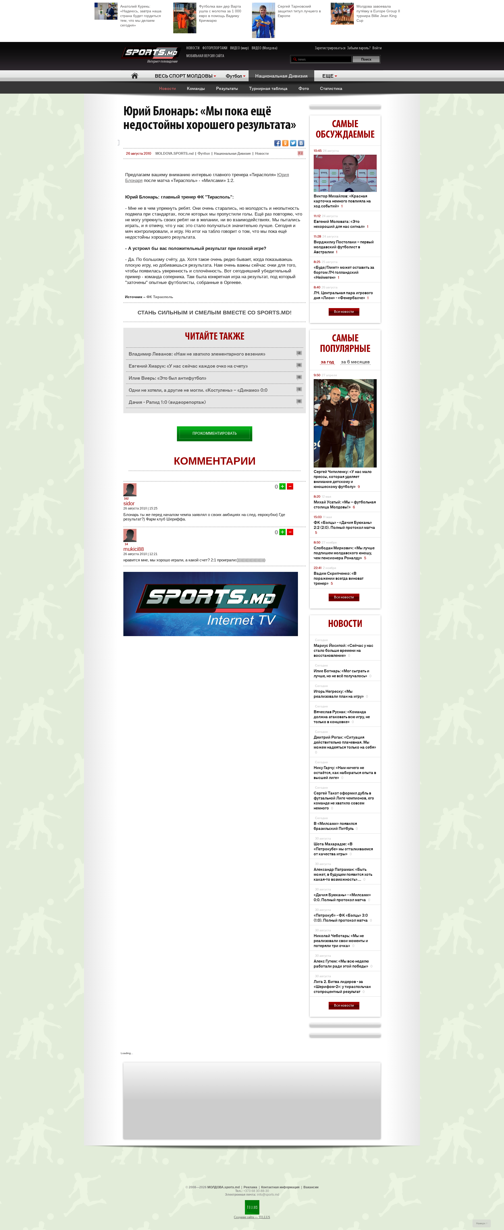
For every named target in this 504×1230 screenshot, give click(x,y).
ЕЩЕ (328, 75)
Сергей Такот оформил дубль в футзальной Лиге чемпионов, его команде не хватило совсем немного (344, 800)
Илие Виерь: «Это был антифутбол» (167, 377)
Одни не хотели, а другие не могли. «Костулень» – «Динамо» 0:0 (198, 389)
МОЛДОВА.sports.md (223, 1187)
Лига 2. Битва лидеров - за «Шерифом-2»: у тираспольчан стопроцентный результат (342, 986)
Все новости (344, 312)
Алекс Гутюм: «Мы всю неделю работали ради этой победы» (343, 963)
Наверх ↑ (481, 1223)
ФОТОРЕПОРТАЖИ (214, 48)
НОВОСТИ (193, 48)
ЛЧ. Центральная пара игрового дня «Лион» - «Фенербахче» (343, 295)
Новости (167, 88)
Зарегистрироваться (330, 48)
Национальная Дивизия (281, 75)
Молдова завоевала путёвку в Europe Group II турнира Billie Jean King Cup (378, 13)
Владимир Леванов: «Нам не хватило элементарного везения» (197, 353)
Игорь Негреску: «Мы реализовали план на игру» (341, 694)
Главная (134, 75)
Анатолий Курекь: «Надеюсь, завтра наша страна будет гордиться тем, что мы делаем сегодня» (140, 15)
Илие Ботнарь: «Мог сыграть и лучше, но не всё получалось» (342, 673)
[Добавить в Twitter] (293, 143)
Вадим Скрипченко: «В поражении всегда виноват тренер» (339, 578)
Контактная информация (280, 1187)
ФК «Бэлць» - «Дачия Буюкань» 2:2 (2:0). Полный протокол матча (344, 527)
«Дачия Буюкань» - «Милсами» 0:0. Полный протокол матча (342, 897)
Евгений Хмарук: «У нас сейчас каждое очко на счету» (188, 365)
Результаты (227, 88)
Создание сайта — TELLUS (252, 1217)
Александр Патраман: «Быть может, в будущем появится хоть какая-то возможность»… (343, 874)
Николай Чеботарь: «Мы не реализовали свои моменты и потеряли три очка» (341, 940)
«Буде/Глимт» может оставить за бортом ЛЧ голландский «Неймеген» (344, 272)
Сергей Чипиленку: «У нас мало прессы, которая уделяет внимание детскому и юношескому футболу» (343, 479)
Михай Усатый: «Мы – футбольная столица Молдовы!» (345, 504)
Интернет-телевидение (164, 62)
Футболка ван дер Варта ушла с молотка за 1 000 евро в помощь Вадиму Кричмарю (220, 13)
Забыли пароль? (359, 48)
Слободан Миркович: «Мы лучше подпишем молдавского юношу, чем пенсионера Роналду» (344, 552)
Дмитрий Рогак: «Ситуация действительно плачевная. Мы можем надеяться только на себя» (345, 744)
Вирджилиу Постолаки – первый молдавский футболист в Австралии (344, 246)
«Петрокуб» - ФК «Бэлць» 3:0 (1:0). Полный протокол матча (343, 917)
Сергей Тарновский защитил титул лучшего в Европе (299, 11)
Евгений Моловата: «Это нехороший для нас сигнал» (341, 224)
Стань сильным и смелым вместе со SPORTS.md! (215, 312)
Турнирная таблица (268, 88)
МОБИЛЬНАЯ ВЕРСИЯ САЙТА (205, 56)
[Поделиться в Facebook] (277, 143)
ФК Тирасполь (159, 297)
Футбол (234, 75)
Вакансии (310, 1187)
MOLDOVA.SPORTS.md (174, 153)
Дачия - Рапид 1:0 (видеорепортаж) (167, 402)
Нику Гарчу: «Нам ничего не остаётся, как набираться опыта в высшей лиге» (345, 772)
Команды (196, 88)
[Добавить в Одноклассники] (285, 143)
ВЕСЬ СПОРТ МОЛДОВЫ (184, 75)
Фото (303, 88)
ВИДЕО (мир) (239, 48)
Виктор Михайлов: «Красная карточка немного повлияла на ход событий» (342, 200)
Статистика (331, 88)
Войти (377, 48)
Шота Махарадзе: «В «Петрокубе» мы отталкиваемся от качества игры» (343, 848)
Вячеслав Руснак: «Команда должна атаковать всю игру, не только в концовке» (342, 716)
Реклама (250, 1187)
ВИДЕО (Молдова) (264, 48)
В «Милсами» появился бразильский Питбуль (336, 826)
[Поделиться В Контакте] (301, 143)
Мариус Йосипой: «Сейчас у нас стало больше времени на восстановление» (343, 650)
